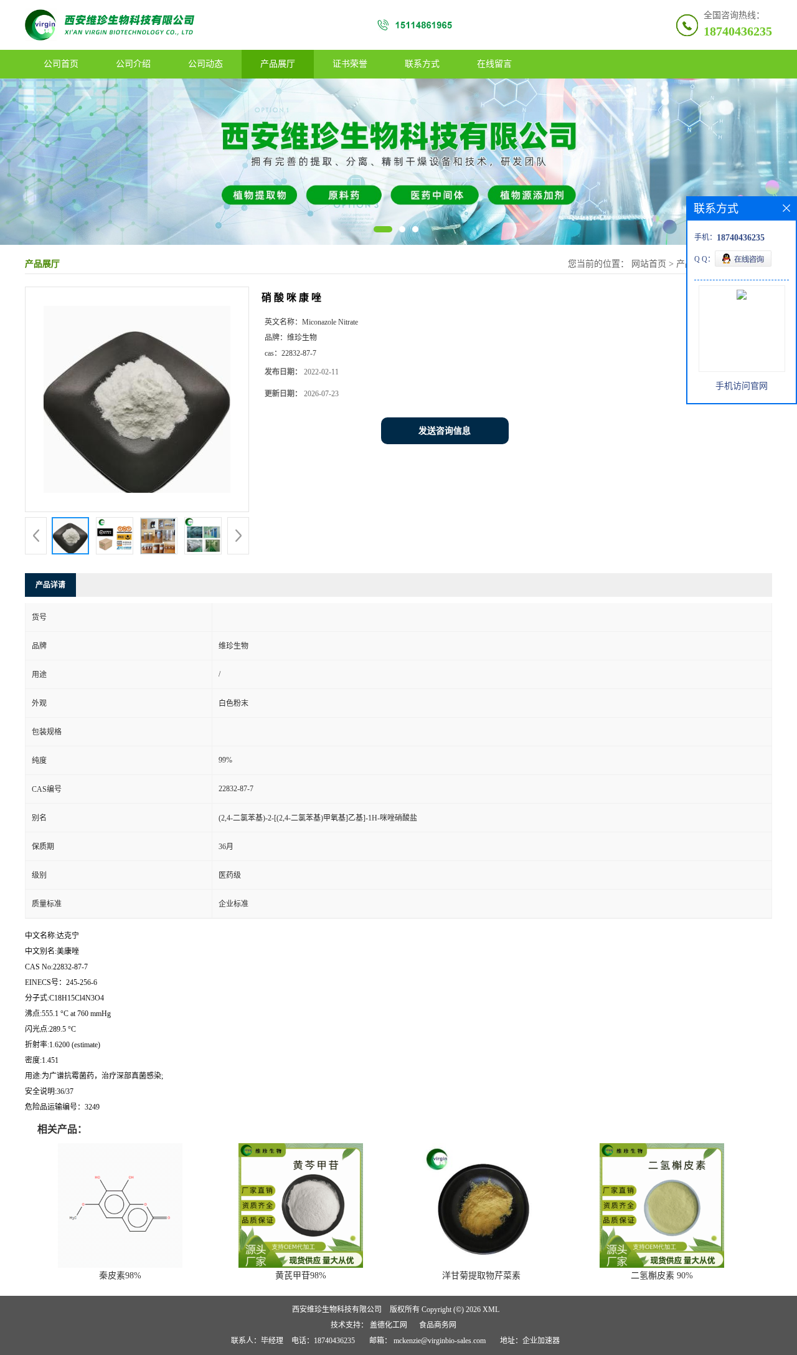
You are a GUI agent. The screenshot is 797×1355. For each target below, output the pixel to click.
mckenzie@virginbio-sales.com (440, 1340)
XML (491, 1309)
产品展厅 (277, 64)
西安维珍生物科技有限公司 (337, 1309)
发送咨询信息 (444, 430)
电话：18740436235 (323, 1340)
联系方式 (422, 64)
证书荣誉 (349, 64)
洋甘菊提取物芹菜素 (481, 1275)
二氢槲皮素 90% (662, 1275)
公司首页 (61, 64)
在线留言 (494, 64)
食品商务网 (437, 1325)
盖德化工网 (388, 1325)
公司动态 (205, 64)
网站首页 (648, 264)
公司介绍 (133, 64)
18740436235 (738, 31)
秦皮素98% (120, 1275)
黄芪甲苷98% (300, 1275)
